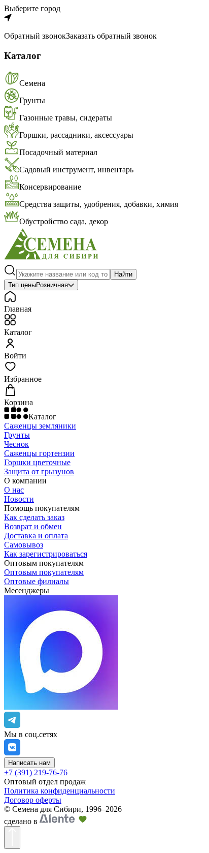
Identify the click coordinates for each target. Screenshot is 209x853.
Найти (123, 274)
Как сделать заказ (34, 517)
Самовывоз (23, 544)
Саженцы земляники (40, 425)
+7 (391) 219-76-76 (35, 772)
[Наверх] (12, 837)
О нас (14, 489)
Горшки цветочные (37, 462)
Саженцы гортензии (39, 453)
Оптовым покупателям (44, 572)
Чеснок (16, 444)
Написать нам (29, 763)
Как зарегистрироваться (45, 554)
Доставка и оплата (36, 535)
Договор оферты (32, 800)
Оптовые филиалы (36, 581)
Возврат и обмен (33, 526)
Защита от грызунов (39, 471)
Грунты (17, 435)
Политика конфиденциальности (59, 790)
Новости (19, 499)
